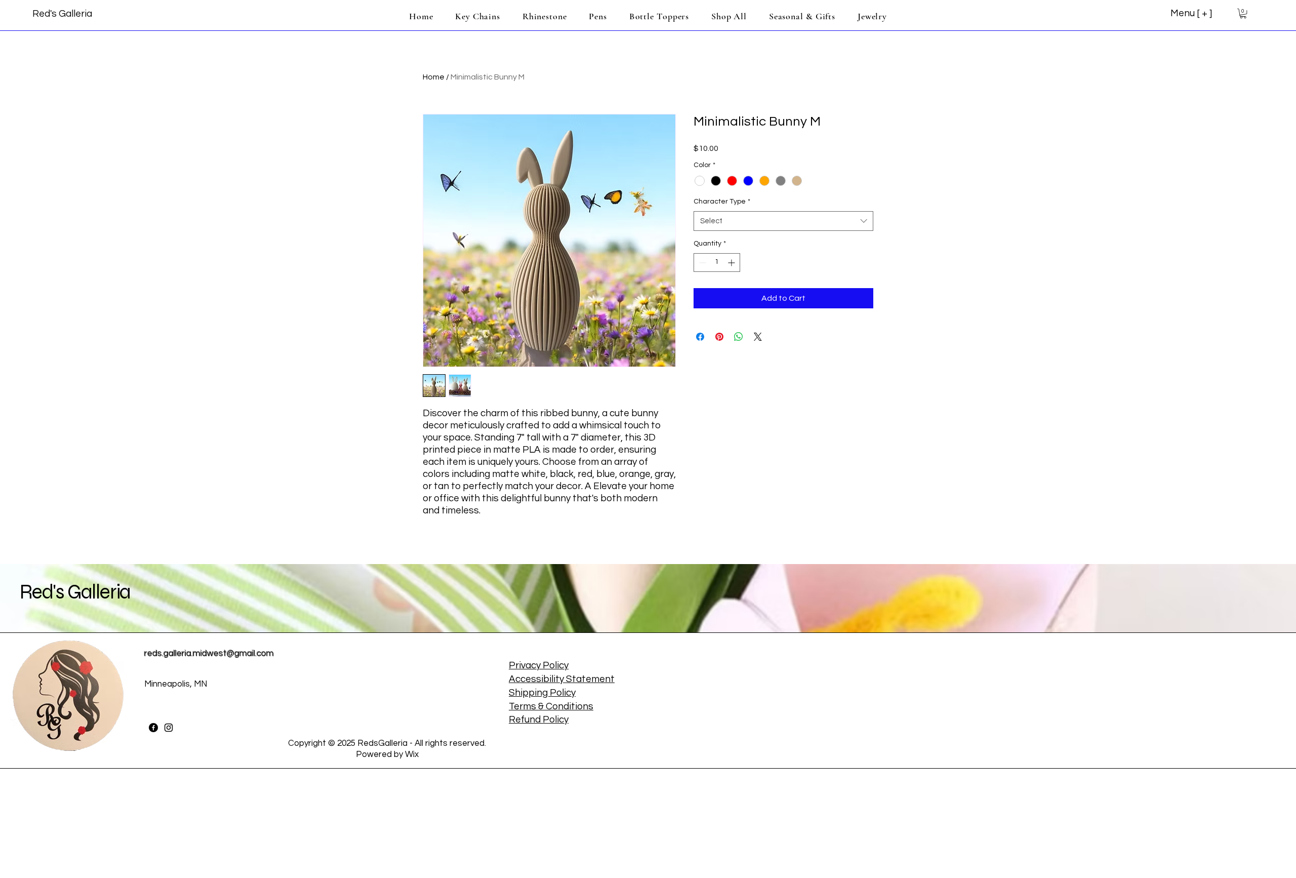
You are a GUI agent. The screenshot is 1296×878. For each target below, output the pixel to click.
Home (433, 77)
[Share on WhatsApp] (739, 337)
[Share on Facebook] (700, 337)
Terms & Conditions (551, 706)
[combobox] (783, 221)
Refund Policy (539, 719)
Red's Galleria (75, 592)
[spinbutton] (717, 262)
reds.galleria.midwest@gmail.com (209, 653)
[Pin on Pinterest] (719, 337)
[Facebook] (153, 727)
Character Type (722, 201)
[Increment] (732, 262)
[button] (1243, 13)
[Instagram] (168, 727)
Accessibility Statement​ (562, 679)
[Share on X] (758, 337)
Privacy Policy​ (539, 665)
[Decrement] (701, 262)
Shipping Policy (542, 693)
